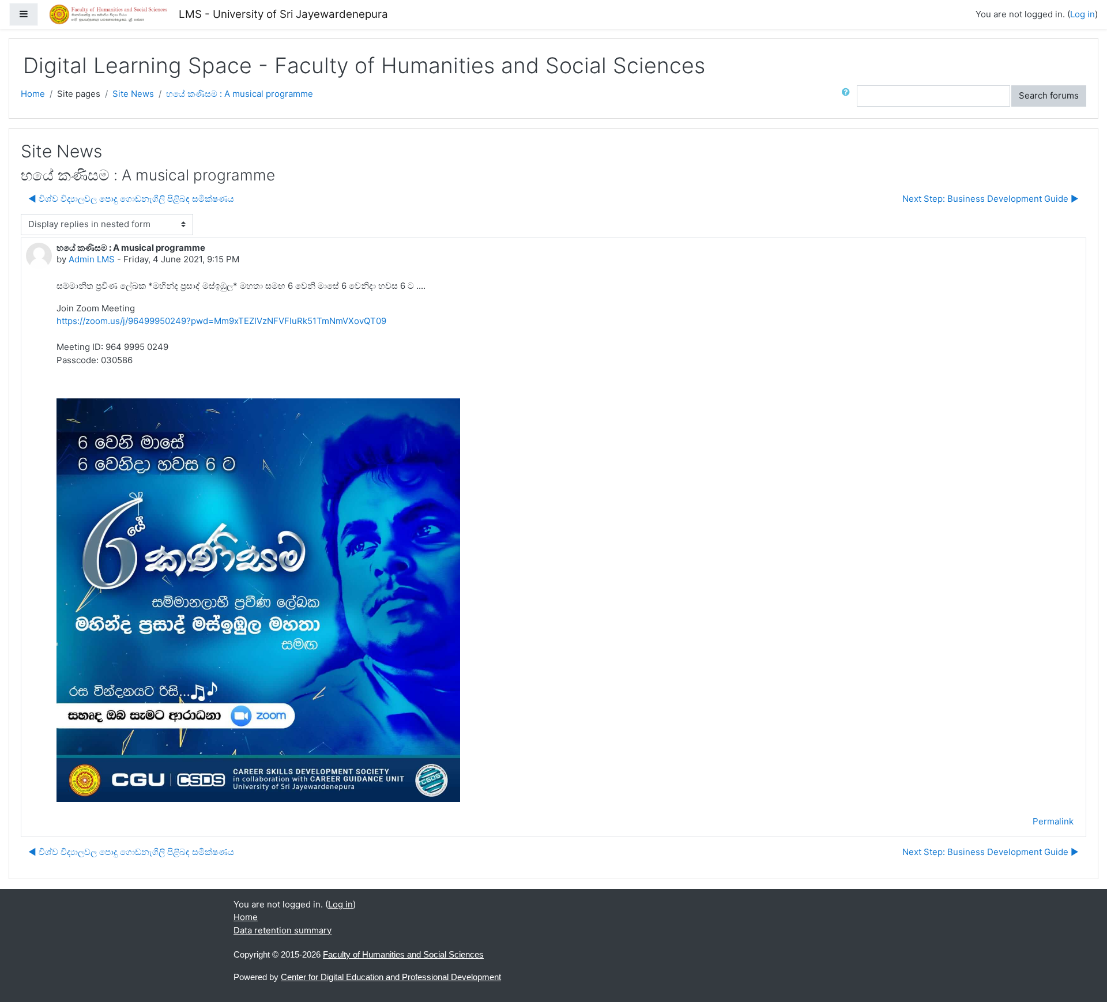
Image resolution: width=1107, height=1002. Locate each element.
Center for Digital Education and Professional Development (391, 977)
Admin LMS (92, 259)
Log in (1082, 14)
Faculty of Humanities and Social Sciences (403, 954)
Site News (133, 93)
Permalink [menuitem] (1053, 821)
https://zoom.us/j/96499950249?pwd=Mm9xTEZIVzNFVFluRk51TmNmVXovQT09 (221, 320)
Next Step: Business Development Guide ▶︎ (990, 198)
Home (33, 93)
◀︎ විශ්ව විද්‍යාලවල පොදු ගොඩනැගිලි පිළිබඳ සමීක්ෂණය (131, 198)
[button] (848, 96)
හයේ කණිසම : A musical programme (239, 93)
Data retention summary (283, 930)
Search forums (1049, 95)
